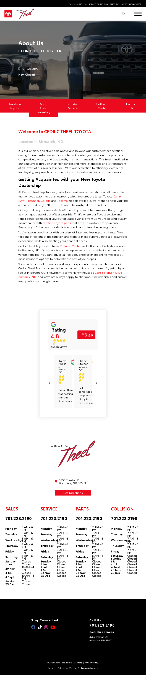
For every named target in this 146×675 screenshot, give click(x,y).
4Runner (33, 200)
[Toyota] (8, 14)
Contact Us (131, 106)
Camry (117, 196)
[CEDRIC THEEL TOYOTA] (25, 14)
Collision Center (102, 106)
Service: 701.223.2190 (98, 4)
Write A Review (87, 334)
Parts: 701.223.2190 (118, 4)
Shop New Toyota (14, 106)
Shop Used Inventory (43, 108)
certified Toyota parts (57, 223)
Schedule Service (73, 106)
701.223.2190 (18, 518)
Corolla (46, 200)
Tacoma (62, 200)
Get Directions (73, 493)
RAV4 (22, 200)
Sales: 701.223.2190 (78, 4)
